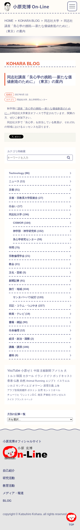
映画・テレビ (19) (19, 313)
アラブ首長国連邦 (17, 390)
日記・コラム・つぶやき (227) (27, 305)
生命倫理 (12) (17, 330)
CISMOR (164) (22, 222)
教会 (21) (14, 264)
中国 (36, 370)
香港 (10, 380)
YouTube (13, 370)
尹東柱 (47, 395)
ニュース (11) (17, 181)
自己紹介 (9, 470)
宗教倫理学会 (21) (19, 255)
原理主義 (48, 385)
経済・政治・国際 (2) (21, 338)
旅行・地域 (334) (19, 289)
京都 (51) (14, 189)
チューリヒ (13, 395)
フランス (19, 399)
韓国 (19, 375)
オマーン (37, 385)
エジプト (51, 380)
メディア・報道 (13, 493)
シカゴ (11, 385)
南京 (40, 395)
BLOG (7, 500)
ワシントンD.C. (28, 395)
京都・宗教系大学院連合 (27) (26, 197)
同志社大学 (51, 20)
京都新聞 (45, 370)
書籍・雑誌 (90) (18, 322)
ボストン (32, 390)
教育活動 (9, 485)
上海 (57, 385)
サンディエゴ (23, 385)
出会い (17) (15, 206)
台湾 (40, 390)
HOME (8, 20)
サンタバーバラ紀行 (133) (28, 297)
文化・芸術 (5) (17, 272)
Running (40, 380)
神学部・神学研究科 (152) (28, 230)
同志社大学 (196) (19, 214)
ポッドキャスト (62, 375)
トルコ (11, 375)
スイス (10, 399)
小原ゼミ (27, 370)
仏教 (16, 380)
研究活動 (9, 478)
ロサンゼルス (58, 395)
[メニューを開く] (72, 6)
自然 (22, 380)
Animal (30, 380)
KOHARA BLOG (29, 20)
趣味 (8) (13, 355)
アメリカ (57, 370)
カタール (28, 375)
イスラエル (63, 380)
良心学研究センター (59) (27, 239)
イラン (39, 375)
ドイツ (48, 375)
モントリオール (51, 390)
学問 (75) (14, 247)
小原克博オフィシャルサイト (22, 441)
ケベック (28, 399)
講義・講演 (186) (19, 346)
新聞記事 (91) (17, 280)
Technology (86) (19, 173)
